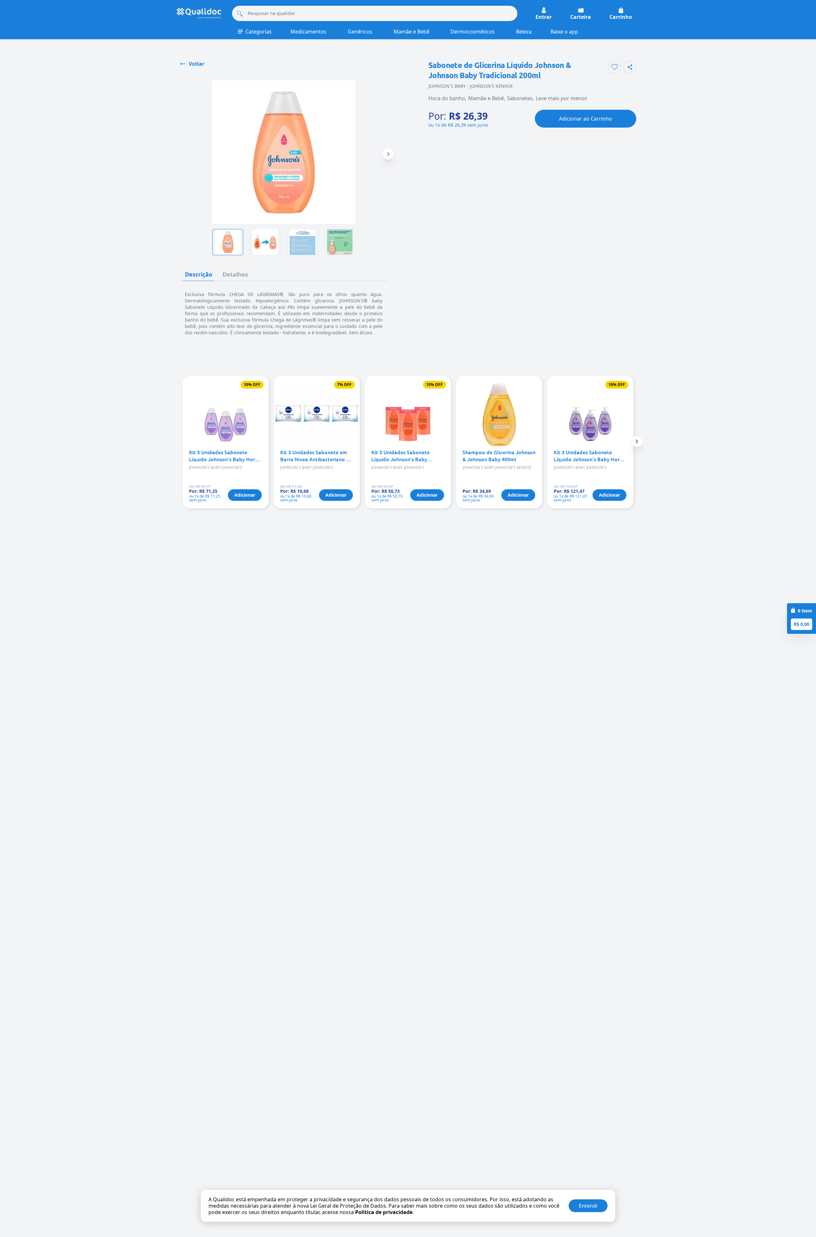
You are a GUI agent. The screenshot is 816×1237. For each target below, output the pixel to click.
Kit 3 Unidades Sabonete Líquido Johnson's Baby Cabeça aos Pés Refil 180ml (403, 455)
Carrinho (620, 16)
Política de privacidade (383, 1212)
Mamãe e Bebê (411, 31)
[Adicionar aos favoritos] (614, 67)
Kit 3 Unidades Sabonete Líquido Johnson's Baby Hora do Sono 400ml (588, 455)
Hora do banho (446, 98)
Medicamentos (308, 31)
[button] (637, 441)
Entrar (544, 16)
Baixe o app (564, 31)
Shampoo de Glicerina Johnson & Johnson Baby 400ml (499, 455)
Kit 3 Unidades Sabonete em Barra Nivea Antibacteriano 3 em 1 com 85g (314, 455)
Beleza (524, 31)
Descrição (198, 274)
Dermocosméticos (472, 31)
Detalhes (235, 274)
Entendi (588, 1205)
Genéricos (360, 31)
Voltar (196, 63)
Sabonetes (520, 98)
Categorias (258, 31)
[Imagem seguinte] (388, 154)
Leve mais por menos (561, 98)
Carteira (580, 16)
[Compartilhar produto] (629, 67)
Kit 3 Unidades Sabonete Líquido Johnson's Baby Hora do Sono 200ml (223, 455)
